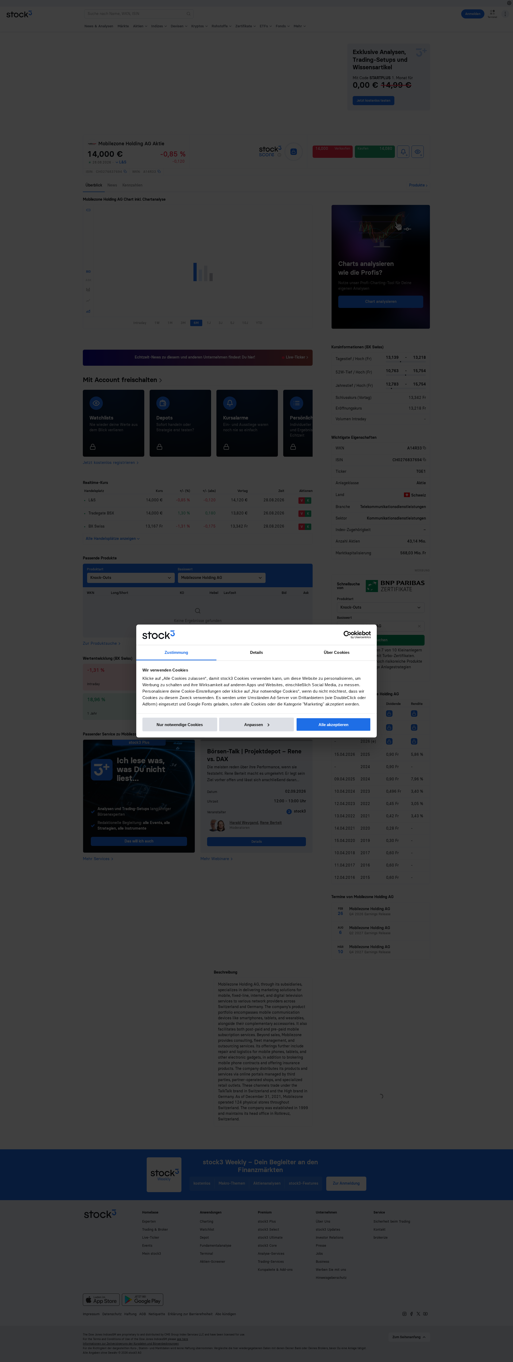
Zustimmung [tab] (176, 652)
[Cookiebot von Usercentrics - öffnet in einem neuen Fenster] (347, 635)
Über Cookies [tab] (336, 652)
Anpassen (253, 724)
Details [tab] (256, 652)
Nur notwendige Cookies (180, 724)
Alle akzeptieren (333, 724)
